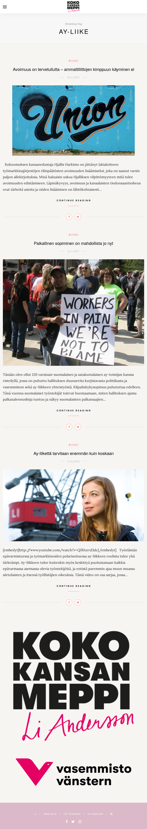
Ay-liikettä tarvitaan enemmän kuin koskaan (73, 453)
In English (95, 814)
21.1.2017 (73, 251)
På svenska (72, 814)
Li (35, 814)
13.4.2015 (73, 461)
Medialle (50, 814)
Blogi (73, 61)
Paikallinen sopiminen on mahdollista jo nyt (73, 243)
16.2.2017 (73, 77)
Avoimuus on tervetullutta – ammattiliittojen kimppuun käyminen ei (73, 69)
